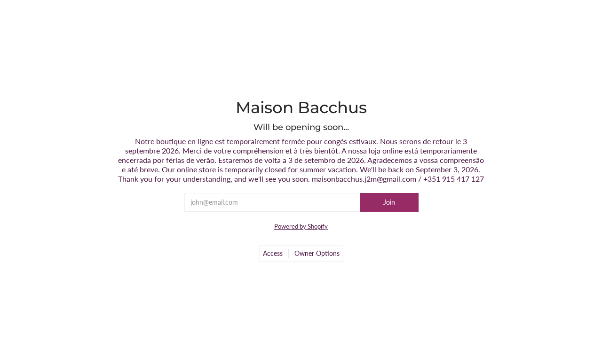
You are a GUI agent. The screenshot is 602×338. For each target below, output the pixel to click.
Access (273, 253)
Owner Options (317, 253)
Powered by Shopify (301, 226)
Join (389, 202)
